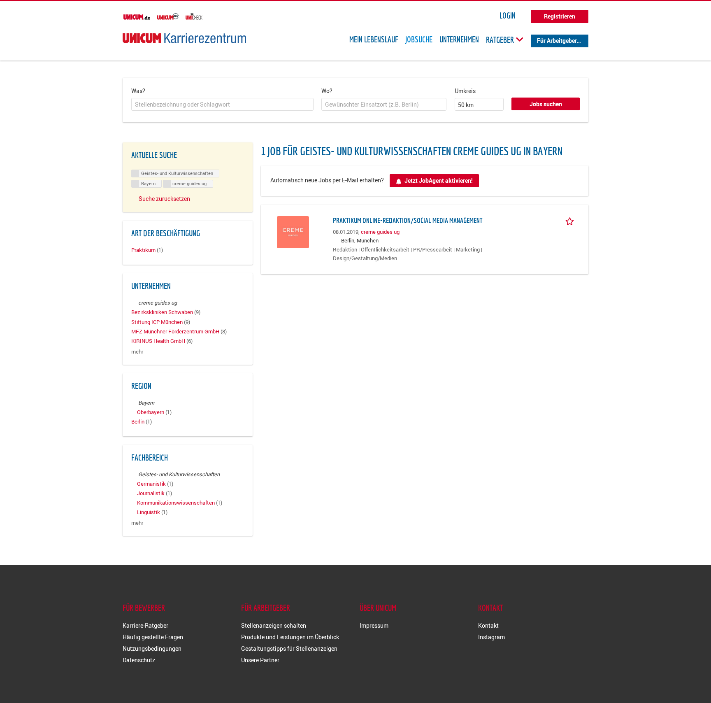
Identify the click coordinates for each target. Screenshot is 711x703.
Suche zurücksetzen (164, 199)
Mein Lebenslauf (373, 39)
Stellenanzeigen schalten (273, 625)
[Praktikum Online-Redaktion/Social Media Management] (293, 231)
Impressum (374, 625)
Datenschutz (139, 660)
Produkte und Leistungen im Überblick (290, 637)
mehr (137, 351)
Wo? (326, 91)
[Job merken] (571, 220)
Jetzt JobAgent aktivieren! (438, 180)
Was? (138, 91)
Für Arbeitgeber (557, 40)
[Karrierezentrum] (184, 38)
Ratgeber (501, 39)
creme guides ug (380, 231)
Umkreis (465, 91)
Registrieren (559, 16)
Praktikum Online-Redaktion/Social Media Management (408, 220)
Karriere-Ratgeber (145, 625)
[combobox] (222, 104)
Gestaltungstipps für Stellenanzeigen (289, 648)
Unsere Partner (260, 660)
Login (508, 15)
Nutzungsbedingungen (152, 648)
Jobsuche (418, 39)
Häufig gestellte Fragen (153, 637)
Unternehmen (459, 39)
